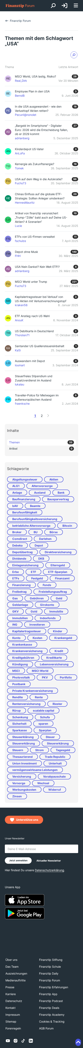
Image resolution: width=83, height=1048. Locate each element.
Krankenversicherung (27, 651)
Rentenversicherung (26, 704)
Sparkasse (19, 730)
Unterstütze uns (27, 819)
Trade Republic (55, 756)
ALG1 (16, 486)
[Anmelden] (64, 5)
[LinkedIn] (30, 1040)
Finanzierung (21, 585)
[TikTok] (23, 1040)
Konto (16, 638)
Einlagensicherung (25, 565)
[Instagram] (15, 1040)
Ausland (40, 492)
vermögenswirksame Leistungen (35, 770)
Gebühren (37, 598)
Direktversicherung (58, 552)
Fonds (47, 585)
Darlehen (45, 538)
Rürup (16, 710)
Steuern (17, 750)
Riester (57, 704)
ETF (33, 572)
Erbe (15, 572)
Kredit (59, 651)
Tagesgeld (63, 750)
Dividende (19, 558)
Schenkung (20, 717)
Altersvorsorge (42, 486)
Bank (61, 492)
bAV (15, 506)
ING (14, 624)
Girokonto (47, 604)
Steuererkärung (58, 743)
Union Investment (24, 763)
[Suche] (53, 5)
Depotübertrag (22, 552)
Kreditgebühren (23, 657)
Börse (54, 532)
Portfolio (66, 677)
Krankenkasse (22, 644)
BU (35, 532)
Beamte (35, 506)
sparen (43, 723)
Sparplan (45, 730)
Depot (39, 545)
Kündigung (20, 664)
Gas (15, 598)
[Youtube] (7, 1040)
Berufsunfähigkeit (24, 512)
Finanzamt (62, 578)
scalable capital (43, 710)
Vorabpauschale (54, 776)
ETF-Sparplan (57, 572)
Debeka (17, 545)
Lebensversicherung (54, 664)
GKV (15, 611)
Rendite (17, 697)
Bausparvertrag (58, 499)
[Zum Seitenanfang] (78, 1042)
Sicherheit (19, 723)
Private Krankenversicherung (32, 690)
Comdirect (19, 538)
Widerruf (54, 789)
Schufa (45, 717)
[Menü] (75, 5)
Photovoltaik (21, 677)
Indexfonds (48, 618)
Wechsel (43, 783)
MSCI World (40, 670)
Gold (34, 611)
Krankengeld (63, 638)
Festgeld (37, 578)
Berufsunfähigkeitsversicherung (34, 519)
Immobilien (20, 618)
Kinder (57, 631)
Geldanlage (20, 604)
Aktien (53, 479)
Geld (59, 598)
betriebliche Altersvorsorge (31, 525)
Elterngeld (58, 565)
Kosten (37, 638)
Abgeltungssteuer (24, 479)
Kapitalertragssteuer (26, 631)
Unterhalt (55, 763)
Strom (39, 750)
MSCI (16, 670)
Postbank (18, 684)
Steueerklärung (23, 737)
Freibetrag (19, 591)
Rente (39, 697)
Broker (17, 532)
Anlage (17, 492)
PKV (45, 677)
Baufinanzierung (23, 499)
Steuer (50, 737)
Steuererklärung (23, 743)
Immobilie (56, 611)
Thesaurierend (22, 756)
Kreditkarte (54, 657)
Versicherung (21, 776)
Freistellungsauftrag (53, 591)
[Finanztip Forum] (20, 5)
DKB (41, 558)
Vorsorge (18, 783)
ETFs (15, 578)
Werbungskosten (24, 789)
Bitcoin (67, 525)
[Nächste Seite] (48, 415)
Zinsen (17, 796)
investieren (37, 624)
